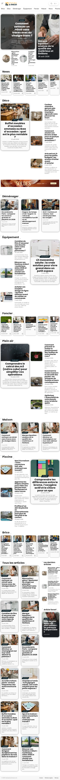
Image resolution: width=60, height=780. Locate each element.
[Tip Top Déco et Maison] (11, 3)
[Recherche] (51, 3)
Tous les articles (13, 562)
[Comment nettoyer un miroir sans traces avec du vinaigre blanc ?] (9, 428)
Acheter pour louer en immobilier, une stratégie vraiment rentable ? (43, 328)
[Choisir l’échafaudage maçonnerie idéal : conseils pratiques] (43, 538)
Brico (5, 532)
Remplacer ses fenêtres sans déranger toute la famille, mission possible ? (5, 548)
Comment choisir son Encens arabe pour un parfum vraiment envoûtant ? (52, 136)
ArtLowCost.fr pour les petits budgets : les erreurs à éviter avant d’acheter (52, 158)
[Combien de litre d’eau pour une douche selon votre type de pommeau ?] (23, 58)
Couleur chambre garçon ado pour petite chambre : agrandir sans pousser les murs (51, 111)
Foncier (7, 313)
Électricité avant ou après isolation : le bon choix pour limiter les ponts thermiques (30, 548)
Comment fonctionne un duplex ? (30, 326)
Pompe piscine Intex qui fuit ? (53, 84)
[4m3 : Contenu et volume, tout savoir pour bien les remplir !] (50, 204)
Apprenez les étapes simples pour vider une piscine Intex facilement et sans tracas (22, 487)
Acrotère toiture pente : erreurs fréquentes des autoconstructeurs (9, 685)
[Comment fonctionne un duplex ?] (30, 319)
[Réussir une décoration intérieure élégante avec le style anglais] (6, 78)
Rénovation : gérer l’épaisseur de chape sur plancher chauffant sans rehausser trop (15, 58)
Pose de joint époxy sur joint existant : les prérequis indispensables (50, 626)
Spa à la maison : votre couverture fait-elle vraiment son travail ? (22, 465)
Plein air (7, 341)
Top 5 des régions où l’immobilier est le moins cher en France (5, 328)
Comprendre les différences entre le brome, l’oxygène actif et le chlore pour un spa (45, 485)
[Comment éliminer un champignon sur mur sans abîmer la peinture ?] (50, 428)
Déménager (10, 196)
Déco (5, 100)
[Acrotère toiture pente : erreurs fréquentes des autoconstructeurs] (9, 673)
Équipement (10, 237)
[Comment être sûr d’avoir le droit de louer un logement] (54, 319)
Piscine (7, 456)
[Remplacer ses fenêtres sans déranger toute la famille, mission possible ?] (6, 538)
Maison (22, 20)
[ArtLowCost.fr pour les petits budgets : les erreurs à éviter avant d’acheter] (36, 163)
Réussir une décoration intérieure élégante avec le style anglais (5, 86)
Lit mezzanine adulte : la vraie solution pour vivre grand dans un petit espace (45, 265)
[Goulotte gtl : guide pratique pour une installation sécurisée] (54, 538)
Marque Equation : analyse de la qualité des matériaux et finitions (46, 47)
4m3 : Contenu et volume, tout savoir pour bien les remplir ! (50, 215)
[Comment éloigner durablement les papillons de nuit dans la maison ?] (9, 741)
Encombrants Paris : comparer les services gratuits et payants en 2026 (8, 216)
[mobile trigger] (3, 3)
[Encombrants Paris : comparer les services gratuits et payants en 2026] (9, 204)
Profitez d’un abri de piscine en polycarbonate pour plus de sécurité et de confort (21, 512)
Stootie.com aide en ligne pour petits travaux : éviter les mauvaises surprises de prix (18, 548)
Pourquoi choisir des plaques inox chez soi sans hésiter (42, 85)
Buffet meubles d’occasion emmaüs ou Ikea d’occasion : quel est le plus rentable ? (15, 130)
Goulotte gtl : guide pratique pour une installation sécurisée (54, 546)
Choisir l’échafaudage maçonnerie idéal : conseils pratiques (43, 547)
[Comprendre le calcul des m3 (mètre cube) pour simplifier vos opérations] (15, 352)
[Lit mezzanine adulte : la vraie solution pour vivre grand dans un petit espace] (45, 248)
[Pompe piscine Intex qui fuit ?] (54, 77)
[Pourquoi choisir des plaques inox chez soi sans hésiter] (43, 78)
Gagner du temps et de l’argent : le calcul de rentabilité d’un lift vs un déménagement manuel (30, 217)
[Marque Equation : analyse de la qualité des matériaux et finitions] (30, 428)
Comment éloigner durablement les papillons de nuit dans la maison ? (9, 753)
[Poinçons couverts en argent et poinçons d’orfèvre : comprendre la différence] (18, 78)
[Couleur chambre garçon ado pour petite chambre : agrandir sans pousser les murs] (36, 116)
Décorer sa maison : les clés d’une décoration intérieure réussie (17, 328)
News (6, 71)
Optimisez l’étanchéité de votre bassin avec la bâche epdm (52, 399)
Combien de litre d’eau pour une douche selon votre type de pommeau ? (31, 58)
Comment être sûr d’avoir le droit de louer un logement (53, 327)
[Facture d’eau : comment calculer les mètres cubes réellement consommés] (30, 78)
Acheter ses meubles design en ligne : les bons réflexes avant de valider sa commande (21, 292)
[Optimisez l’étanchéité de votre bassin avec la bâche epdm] (36, 404)
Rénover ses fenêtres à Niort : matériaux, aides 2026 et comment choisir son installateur (22, 268)
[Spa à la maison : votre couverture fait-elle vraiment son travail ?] (6, 469)
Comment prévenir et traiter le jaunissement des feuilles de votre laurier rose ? (51, 350)
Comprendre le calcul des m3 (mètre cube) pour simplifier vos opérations (15, 369)
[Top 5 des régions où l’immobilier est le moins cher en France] (6, 319)
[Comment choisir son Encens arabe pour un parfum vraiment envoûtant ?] (36, 140)
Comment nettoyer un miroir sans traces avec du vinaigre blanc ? (22, 29)
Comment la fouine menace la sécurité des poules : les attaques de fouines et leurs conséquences (52, 376)
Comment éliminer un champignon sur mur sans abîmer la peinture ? (50, 439)
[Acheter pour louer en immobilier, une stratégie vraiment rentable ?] (43, 319)
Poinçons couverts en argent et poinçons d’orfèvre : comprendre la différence (18, 87)
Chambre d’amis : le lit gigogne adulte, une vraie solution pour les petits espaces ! (30, 685)
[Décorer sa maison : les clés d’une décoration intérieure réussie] (18, 319)
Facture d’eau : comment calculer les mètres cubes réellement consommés (30, 87)
